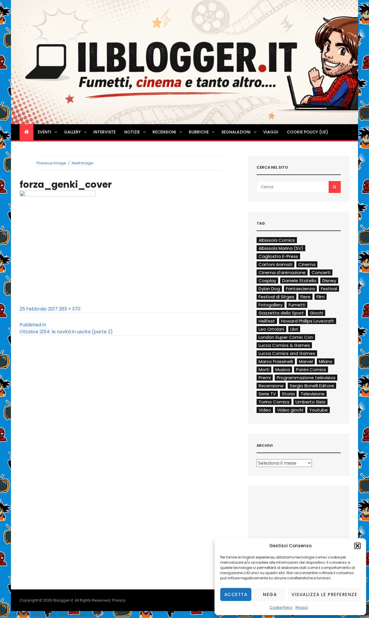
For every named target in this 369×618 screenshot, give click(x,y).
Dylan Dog (269, 289)
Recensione (271, 386)
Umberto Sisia (310, 402)
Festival (329, 289)
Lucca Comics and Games (287, 353)
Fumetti (297, 305)
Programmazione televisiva (306, 378)
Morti (264, 369)
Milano (325, 361)
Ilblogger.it (63, 600)
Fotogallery (271, 305)
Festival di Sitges (276, 297)
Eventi (44, 132)
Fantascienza (300, 289)
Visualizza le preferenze (324, 594)
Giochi (316, 313)
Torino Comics (274, 402)
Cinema (306, 264)
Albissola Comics (277, 240)
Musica (282, 369)
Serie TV (267, 394)
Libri (294, 329)
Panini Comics (311, 369)
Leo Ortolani (271, 329)
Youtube (318, 410)
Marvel (306, 361)
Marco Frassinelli (276, 361)
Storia (288, 394)
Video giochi (290, 410)
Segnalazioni (236, 132)
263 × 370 (69, 309)
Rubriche (199, 132)
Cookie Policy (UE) (307, 132)
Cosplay (267, 281)
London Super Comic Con (286, 337)
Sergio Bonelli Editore (312, 386)
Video (265, 410)
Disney (329, 281)
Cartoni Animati (275, 264)
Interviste (104, 132)
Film (321, 297)
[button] (357, 546)
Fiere (305, 297)
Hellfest (267, 321)
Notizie (132, 132)
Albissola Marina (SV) (281, 248)
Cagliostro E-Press (278, 256)
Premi (265, 378)
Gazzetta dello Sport (281, 313)
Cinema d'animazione (282, 272)
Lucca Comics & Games (284, 345)
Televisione (313, 394)
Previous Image (51, 163)
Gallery (72, 132)
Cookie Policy (281, 607)
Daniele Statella (299, 281)
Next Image (82, 163)
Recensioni (164, 132)
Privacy (301, 607)
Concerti (321, 272)
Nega (270, 594)
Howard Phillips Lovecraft (307, 321)
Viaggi (270, 132)
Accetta (236, 594)
